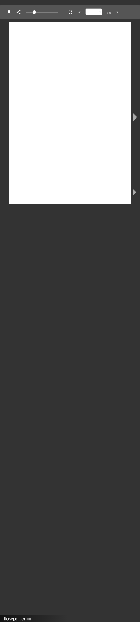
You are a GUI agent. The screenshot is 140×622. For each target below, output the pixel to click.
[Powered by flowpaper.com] (18, 616)
